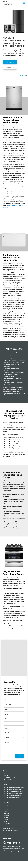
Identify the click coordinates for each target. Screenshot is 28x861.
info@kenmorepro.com (9, 777)
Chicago (6, 817)
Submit (20, 756)
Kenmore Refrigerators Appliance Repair (14, 787)
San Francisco (7, 807)
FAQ (5, 773)
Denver (5, 821)
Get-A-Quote (10, 62)
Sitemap (6, 775)
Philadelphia (7, 823)
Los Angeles (7, 805)
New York (6, 813)
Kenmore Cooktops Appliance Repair (13, 793)
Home (21, 75)
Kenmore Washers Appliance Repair (13, 795)
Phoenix (6, 819)
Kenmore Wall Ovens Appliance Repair (13, 791)
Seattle (5, 811)
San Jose (6, 809)
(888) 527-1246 (10, 67)
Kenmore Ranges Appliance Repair (12, 789)
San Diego (6, 815)
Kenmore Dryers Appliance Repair (12, 797)
